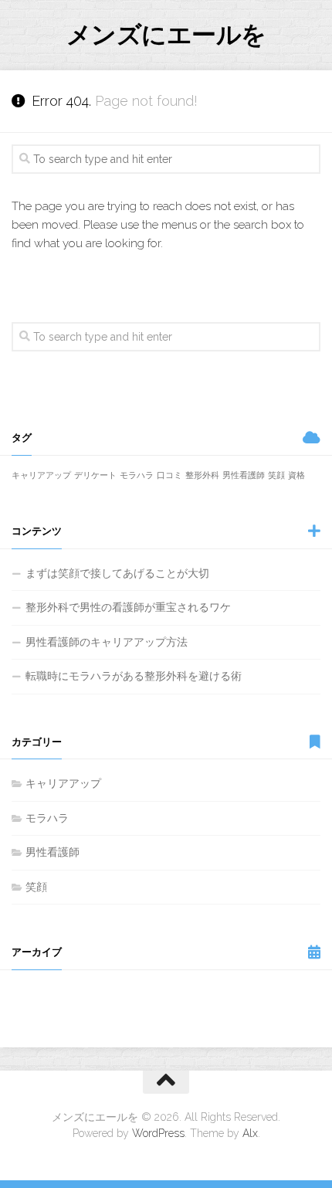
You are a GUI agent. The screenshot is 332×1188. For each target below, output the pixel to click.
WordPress (158, 1133)
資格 (296, 475)
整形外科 (202, 475)
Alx (250, 1133)
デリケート (95, 475)
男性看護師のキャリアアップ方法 (106, 642)
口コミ (169, 475)
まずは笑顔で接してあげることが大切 (117, 573)
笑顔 (276, 475)
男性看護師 (243, 475)
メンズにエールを (166, 34)
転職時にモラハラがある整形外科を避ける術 (133, 676)
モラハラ (137, 475)
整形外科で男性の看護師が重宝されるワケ (128, 607)
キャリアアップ (41, 475)
